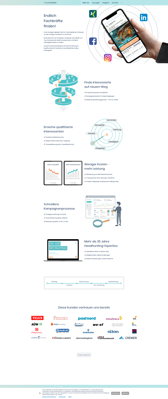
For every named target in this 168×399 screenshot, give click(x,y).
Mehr (70, 397)
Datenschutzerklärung (49, 397)
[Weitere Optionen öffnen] (122, 2)
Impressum (62, 397)
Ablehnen (125, 393)
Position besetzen (84, 355)
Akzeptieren (115, 393)
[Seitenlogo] (50, 2)
